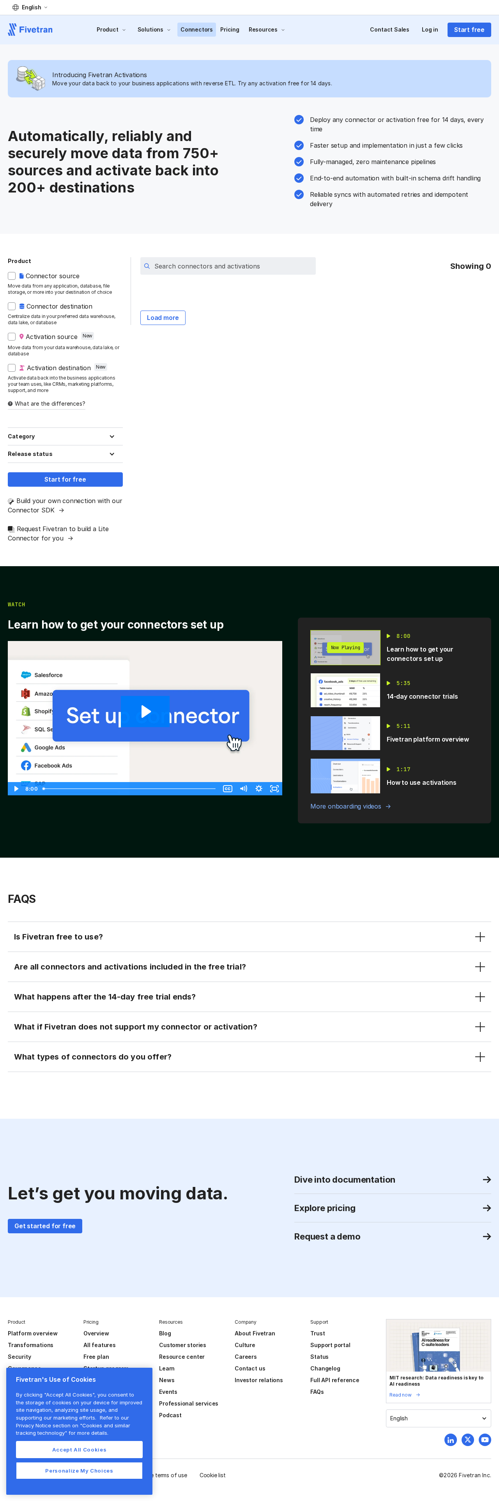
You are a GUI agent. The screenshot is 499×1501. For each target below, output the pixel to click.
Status (319, 1356)
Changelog (325, 1368)
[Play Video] (15, 788)
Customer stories (182, 1345)
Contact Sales (389, 29)
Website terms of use (160, 1475)
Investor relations (259, 1380)
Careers (246, 1356)
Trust (317, 1333)
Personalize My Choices (79, 1470)
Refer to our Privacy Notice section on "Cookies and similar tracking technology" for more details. (73, 1425)
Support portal (330, 1345)
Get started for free (45, 1226)
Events (168, 1391)
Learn (167, 1368)
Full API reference (334, 1380)
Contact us (250, 1368)
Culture (245, 1345)
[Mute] (243, 788)
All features (99, 1345)
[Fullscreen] (274, 788)
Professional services (188, 1403)
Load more (163, 317)
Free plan (96, 1356)
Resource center (182, 1356)
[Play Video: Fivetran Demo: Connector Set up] (145, 711)
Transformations (30, 1345)
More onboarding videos (345, 806)
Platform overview (33, 1333)
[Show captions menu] (227, 788)
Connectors (196, 29)
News (166, 1380)
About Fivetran (255, 1333)
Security (19, 1356)
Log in (430, 29)
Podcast (170, 1415)
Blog (165, 1333)
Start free (469, 30)
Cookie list (213, 1475)
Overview (96, 1333)
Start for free (65, 479)
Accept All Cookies (79, 1449)
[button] (30, 7)
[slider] (130, 788)
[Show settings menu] (259, 788)
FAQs (317, 1391)
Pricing (229, 29)
